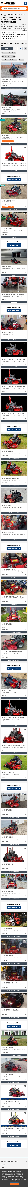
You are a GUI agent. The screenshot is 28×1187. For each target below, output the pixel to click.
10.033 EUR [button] (5, 1079)
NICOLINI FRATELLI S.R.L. (14, 116)
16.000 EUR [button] (5, 113)
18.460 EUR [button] (5, 168)
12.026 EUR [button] (5, 1052)
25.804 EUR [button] (5, 629)
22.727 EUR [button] (5, 723)
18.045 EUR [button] (5, 777)
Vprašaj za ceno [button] (6, 750)
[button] (7, 48)
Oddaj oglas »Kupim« (14, 179)
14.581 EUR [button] (5, 418)
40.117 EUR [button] (5, 933)
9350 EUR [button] (4, 896)
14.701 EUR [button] (5, 456)
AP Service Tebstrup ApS (13, 339)
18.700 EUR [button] (5, 85)
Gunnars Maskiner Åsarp (13, 660)
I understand (14, 1184)
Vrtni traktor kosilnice (14, 14)
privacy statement (11, 1180)
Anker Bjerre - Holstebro (13, 817)
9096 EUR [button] (4, 234)
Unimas (14, 237)
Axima (13, 275)
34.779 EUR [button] (5, 815)
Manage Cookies (22, 1179)
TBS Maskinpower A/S (14, 512)
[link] (14, 70)
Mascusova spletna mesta (11, 1161)
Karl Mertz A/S (13, 539)
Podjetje (3, 1165)
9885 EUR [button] (4, 483)
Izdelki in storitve (5, 1168)
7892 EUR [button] (4, 364)
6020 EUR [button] (4, 510)
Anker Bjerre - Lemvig (14, 844)
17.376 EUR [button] (5, 602)
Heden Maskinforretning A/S (13, 458)
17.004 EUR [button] (5, 337)
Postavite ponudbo (7, 141)
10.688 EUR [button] (5, 391)
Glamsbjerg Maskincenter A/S (14, 632)
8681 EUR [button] (4, 1015)
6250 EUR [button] (4, 272)
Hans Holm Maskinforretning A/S (13, 698)
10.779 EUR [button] (5, 657)
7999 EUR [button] (4, 695)
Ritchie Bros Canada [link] (13, 143)
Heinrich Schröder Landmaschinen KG (14, 88)
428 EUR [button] (4, 299)
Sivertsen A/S (14, 170)
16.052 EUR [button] (5, 575)
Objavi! (25, 3)
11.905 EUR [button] (5, 537)
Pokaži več (24, 30)
